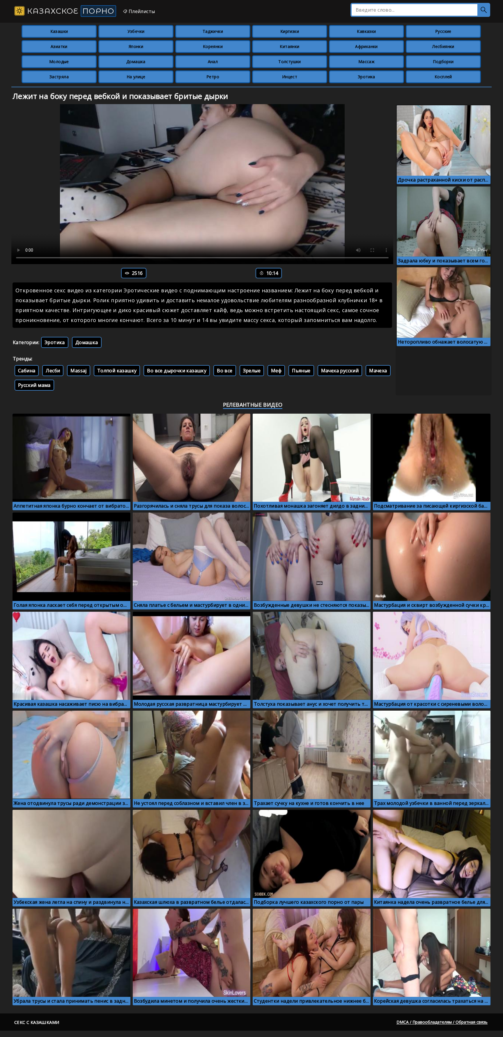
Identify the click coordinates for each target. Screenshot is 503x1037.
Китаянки (289, 46)
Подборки (443, 61)
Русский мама (34, 385)
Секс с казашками (36, 1022)
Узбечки (136, 31)
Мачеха (378, 370)
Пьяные (301, 370)
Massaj (78, 370)
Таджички (213, 31)
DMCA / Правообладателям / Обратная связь (442, 1022)
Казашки (59, 31)
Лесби (53, 370)
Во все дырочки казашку (176, 370)
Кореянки (213, 46)
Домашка (136, 61)
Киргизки (289, 31)
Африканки (366, 46)
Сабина (26, 370)
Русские (443, 31)
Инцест (289, 76)
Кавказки (366, 31)
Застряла (59, 76)
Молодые (59, 61)
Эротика (366, 76)
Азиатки (59, 46)
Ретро (212, 76)
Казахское (69, 11)
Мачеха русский (340, 370)
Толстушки (289, 61)
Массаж (366, 61)
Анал (213, 61)
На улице (136, 76)
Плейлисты (141, 11)
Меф (276, 370)
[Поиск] (483, 10)
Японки (136, 46)
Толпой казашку (117, 370)
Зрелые (252, 370)
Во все (224, 370)
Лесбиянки (443, 46)
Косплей (443, 76)
